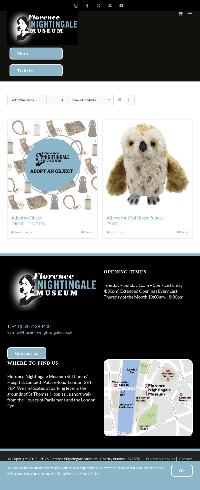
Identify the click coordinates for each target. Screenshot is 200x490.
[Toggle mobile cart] (180, 13)
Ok (182, 470)
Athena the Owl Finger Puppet (134, 217)
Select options (23, 232)
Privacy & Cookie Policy (82, 474)
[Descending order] (62, 100)
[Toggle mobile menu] (190, 13)
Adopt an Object (26, 217)
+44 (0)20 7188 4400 (31, 326)
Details (89, 232)
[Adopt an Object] (52, 165)
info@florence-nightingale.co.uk (42, 332)
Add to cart (117, 232)
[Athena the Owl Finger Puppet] (147, 165)
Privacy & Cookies (160, 459)
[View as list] (129, 100)
